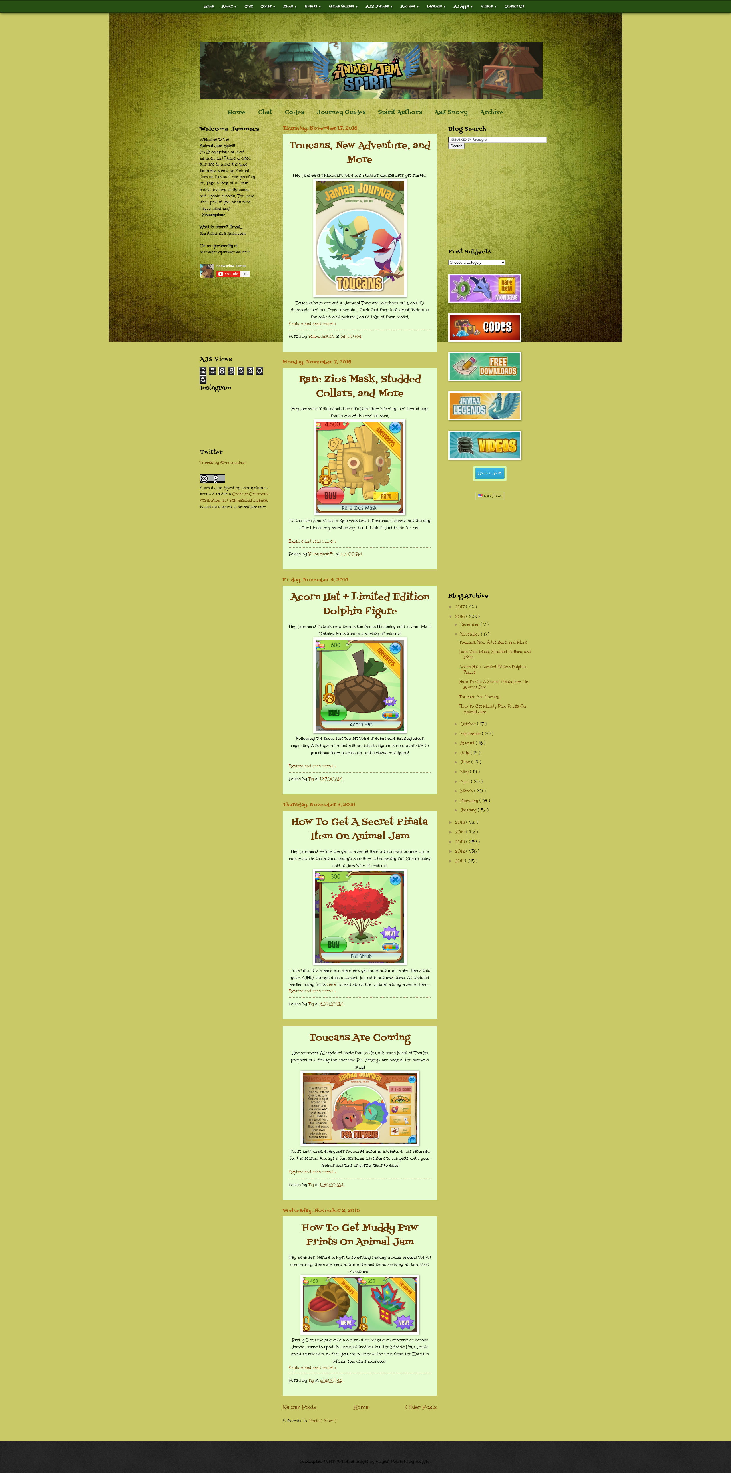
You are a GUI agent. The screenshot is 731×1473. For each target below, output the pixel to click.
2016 (460, 616)
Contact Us (514, 6)
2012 (460, 851)
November (471, 634)
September (471, 733)
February (470, 800)
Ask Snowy (451, 112)
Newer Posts (299, 1407)
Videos (489, 6)
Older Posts (421, 1407)
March (467, 791)
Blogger (422, 1461)
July (466, 752)
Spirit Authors (400, 112)
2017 (460, 607)
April (466, 781)
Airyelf (382, 1461)
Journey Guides (341, 112)
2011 (460, 861)
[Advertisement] (365, 27)
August (468, 743)
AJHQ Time (492, 496)
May (465, 772)
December (471, 624)
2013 (460, 842)
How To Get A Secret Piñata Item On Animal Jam (360, 829)
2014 (460, 832)
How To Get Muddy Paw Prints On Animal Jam (360, 1235)
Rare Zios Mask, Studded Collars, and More (360, 386)
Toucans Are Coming (359, 1038)
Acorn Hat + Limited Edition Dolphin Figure (360, 604)
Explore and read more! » (312, 323)
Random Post (489, 473)
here (331, 984)
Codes (268, 6)
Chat (249, 6)
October (469, 724)
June (466, 762)
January (469, 810)
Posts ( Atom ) (322, 1421)
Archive (491, 112)
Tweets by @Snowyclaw (223, 462)
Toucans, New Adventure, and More (359, 153)
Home (209, 6)
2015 (460, 822)
